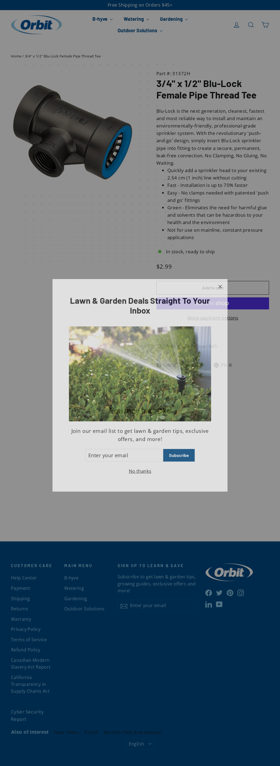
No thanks (140, 469)
